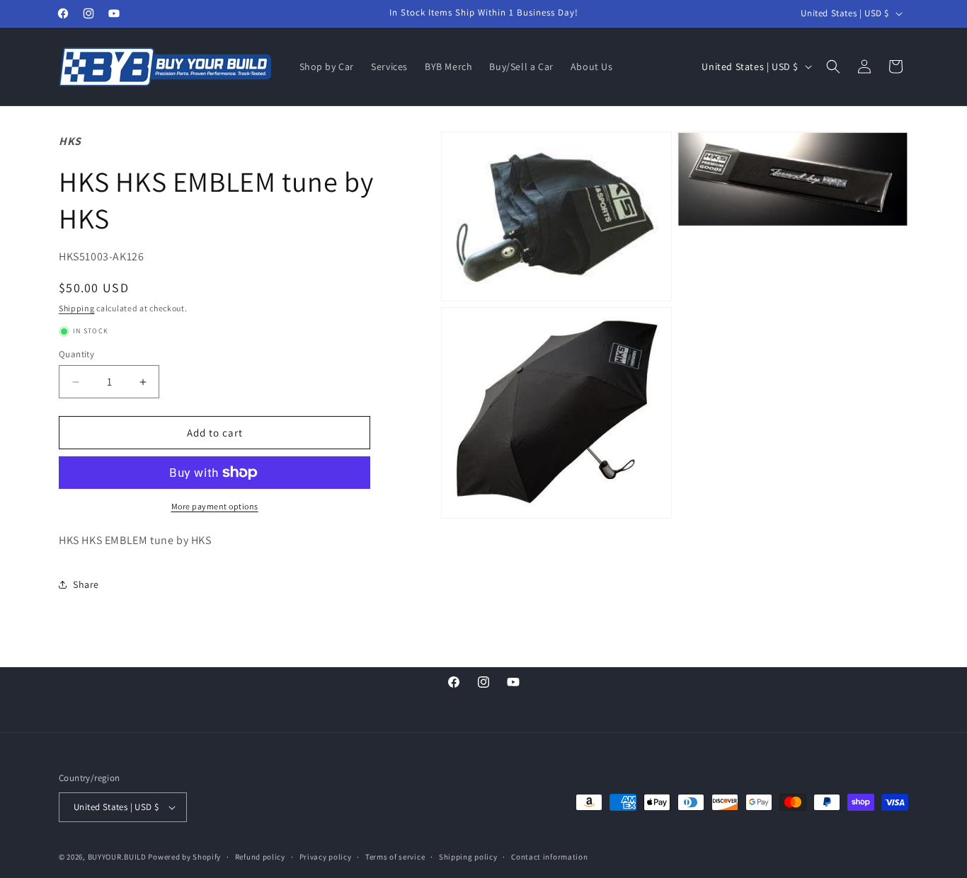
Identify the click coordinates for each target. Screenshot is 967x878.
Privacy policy (325, 857)
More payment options (214, 506)
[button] (833, 66)
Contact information (549, 857)
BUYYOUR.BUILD (117, 857)
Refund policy (260, 857)
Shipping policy (468, 857)
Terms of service (395, 857)
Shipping (77, 308)
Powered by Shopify (184, 857)
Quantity (76, 354)
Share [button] (86, 584)
